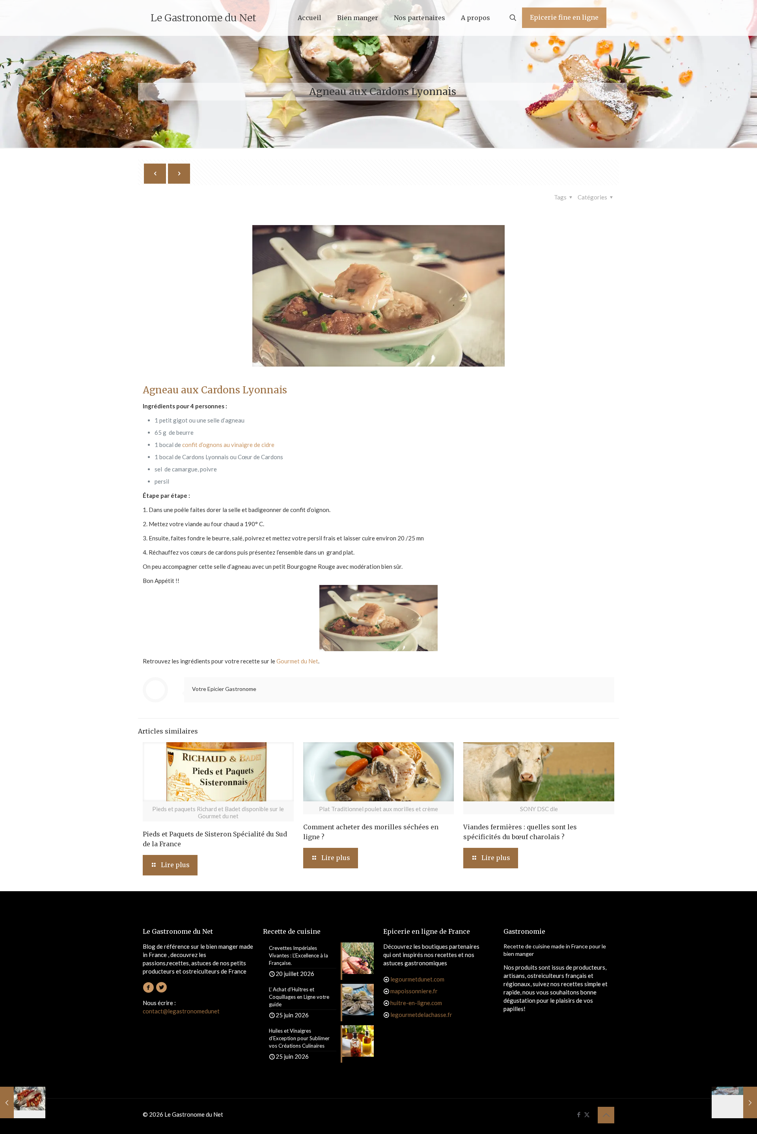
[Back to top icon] (606, 1115)
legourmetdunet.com (417, 979)
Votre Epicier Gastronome (224, 688)
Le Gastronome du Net (203, 17)
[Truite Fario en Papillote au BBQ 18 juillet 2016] (22, 1102)
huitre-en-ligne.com (416, 1002)
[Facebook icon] (579, 1114)
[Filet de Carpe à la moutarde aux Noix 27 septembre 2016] (734, 1102)
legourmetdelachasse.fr (421, 1014)
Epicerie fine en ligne (564, 17)
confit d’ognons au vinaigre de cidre (228, 444)
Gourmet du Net (297, 661)
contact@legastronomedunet (181, 1011)
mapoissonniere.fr (414, 990)
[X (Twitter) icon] (587, 1114)
